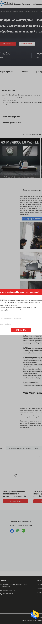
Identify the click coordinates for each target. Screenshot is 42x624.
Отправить (21, 330)
